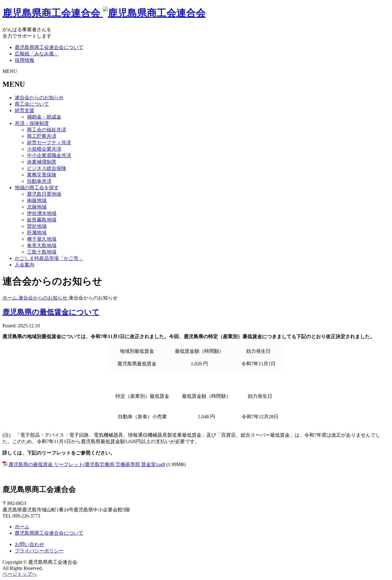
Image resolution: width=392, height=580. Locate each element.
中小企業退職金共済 (49, 155)
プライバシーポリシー (39, 550)
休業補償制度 (41, 161)
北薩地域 (37, 206)
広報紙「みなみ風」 (37, 53)
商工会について (32, 104)
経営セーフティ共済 (49, 142)
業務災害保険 (41, 174)
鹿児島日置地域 (44, 194)
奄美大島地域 (41, 245)
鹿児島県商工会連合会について (49, 47)
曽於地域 (37, 226)
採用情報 (24, 60)
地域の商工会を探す (37, 187)
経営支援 (24, 110)
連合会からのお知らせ (39, 97)
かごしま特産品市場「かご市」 (49, 258)
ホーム (22, 526)
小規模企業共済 (44, 149)
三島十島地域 (41, 251)
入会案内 (24, 264)
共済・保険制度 (32, 123)
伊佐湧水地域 (41, 213)
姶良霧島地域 (41, 219)
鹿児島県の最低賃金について (51, 312)
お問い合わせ (29, 544)
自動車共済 (39, 181)
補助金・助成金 (44, 116)
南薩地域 (37, 200)
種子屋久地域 (41, 239)
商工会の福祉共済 (46, 129)
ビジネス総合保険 (46, 168)
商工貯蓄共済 (41, 136)
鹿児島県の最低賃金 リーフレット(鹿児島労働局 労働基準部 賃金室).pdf (87, 464)
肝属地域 (37, 232)
